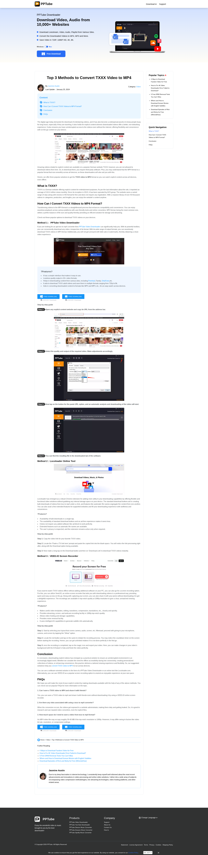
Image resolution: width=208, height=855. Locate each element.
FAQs (45, 114)
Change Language (148, 818)
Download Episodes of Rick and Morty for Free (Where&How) (63, 761)
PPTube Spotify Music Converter (80, 832)
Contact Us (108, 827)
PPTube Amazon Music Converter (80, 830)
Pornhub (91, 281)
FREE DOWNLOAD (50, 296)
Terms (146, 845)
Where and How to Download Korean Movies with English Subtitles (65, 758)
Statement (124, 845)
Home (42, 740)
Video (138, 87)
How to (106, 830)
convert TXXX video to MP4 (62, 666)
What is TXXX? (49, 102)
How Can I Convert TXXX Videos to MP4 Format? (62, 106)
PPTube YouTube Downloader (79, 825)
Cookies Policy (133, 852)
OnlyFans (105, 281)
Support (162, 4)
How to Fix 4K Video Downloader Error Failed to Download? (63, 753)
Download (150, 4)
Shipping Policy (167, 845)
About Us (107, 825)
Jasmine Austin (54, 86)
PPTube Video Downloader (89, 227)
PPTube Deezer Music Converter (80, 827)
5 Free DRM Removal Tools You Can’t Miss (56, 756)
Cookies (158, 845)
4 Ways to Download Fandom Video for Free (57, 750)
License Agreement (136, 845)
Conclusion (47, 110)
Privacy (151, 845)
